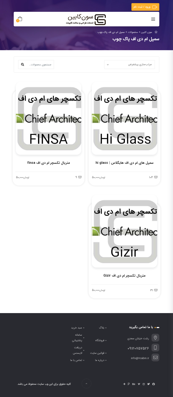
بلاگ (101, 328)
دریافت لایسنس (77, 350)
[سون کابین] (86, 19)
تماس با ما (76, 360)
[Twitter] (148, 384)
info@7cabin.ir (140, 358)
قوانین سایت (97, 353)
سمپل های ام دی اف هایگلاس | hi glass (124, 163)
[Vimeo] (139, 384)
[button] (22, 64)
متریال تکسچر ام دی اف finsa (48, 163)
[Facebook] (153, 384)
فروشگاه (99, 340)
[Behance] (134, 384)
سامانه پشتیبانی (77, 338)
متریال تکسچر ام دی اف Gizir (124, 275)
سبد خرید (76, 328)
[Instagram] (143, 384)
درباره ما (99, 360)
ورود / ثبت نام (142, 7)
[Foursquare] (129, 384)
